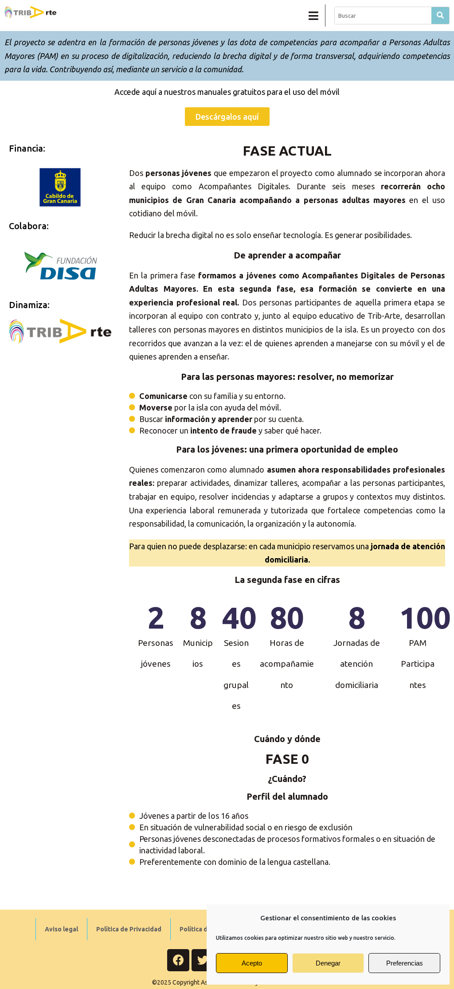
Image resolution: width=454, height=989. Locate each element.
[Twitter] (203, 960)
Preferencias (404, 963)
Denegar (328, 963)
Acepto (252, 963)
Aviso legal (61, 929)
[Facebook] (178, 960)
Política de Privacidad (128, 929)
